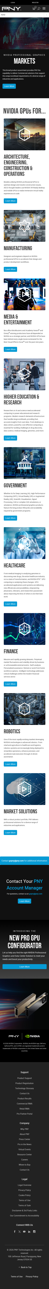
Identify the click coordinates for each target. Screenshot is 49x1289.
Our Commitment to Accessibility (24, 1215)
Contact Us (24, 1093)
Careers (24, 1159)
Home (3, 15)
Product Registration (24, 1083)
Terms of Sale (24, 1205)
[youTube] (24, 1231)
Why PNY (24, 1129)
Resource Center (24, 1154)
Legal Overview (24, 1185)
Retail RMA (24, 1108)
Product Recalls (24, 1098)
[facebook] (15, 1231)
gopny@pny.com (35, 894)
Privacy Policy (24, 1190)
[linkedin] (29, 1231)
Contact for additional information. (25, 860)
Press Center (24, 1139)
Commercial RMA (24, 1103)
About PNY (24, 1134)
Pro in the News (24, 1144)
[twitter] (19, 1231)
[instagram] (34, 1231)
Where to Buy (24, 1164)
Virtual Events (24, 1149)
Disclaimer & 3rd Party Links (24, 1210)
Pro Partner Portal (24, 1113)
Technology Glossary (24, 1088)
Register (35, 2)
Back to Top (26, 1267)
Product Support (24, 1078)
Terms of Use (24, 1200)
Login (13, 2)
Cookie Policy (25, 1195)
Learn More (9, 86)
